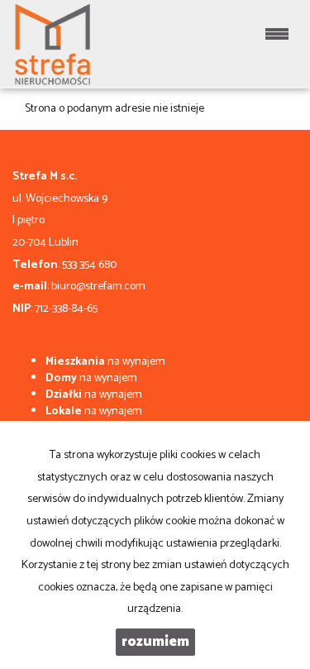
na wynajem (105, 361)
